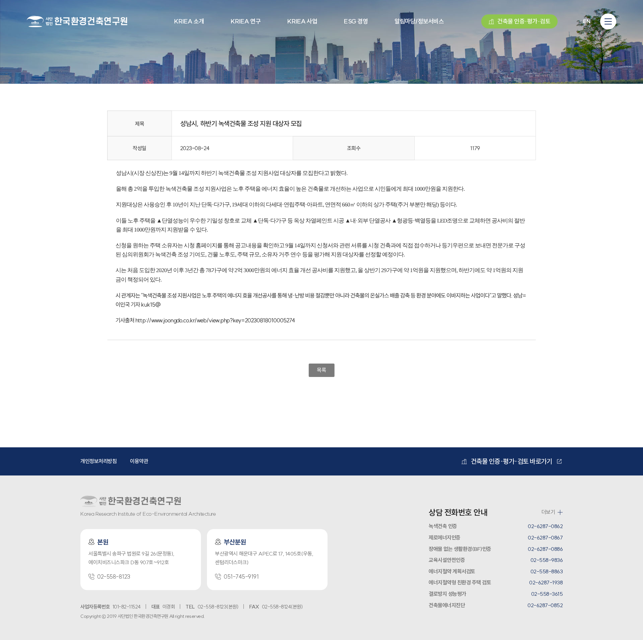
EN (586, 21)
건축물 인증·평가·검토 (523, 21)
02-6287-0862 (545, 526)
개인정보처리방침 (98, 461)
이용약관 (139, 461)
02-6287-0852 (545, 605)
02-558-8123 (113, 576)
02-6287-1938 (546, 582)
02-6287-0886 (545, 549)
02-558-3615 (547, 593)
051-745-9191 (241, 576)
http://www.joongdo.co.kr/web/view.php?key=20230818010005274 (215, 320)
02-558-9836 (546, 560)
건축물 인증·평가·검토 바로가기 (511, 461)
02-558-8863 (546, 571)
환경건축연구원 (77, 20)
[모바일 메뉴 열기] (608, 21)
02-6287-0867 (545, 537)
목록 (321, 370)
